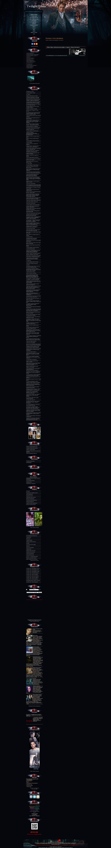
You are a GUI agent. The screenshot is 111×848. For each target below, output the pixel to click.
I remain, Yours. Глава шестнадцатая (32, 577)
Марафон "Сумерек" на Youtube (32, 108)
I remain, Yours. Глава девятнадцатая (32, 572)
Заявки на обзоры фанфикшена (32, 503)
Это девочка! (29, 260)
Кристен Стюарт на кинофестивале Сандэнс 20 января (32, 361)
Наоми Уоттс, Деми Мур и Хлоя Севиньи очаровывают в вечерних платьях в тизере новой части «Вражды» (33, 410)
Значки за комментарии (30, 461)
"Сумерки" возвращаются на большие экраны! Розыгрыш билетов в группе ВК (32, 98)
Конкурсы (28, 56)
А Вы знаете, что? (30, 59)
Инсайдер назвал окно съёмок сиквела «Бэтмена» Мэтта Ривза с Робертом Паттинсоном (32, 402)
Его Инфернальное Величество (32, 535)
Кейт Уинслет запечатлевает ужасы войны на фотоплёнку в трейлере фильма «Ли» (33, 256)
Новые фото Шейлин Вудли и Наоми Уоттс (34, 200)
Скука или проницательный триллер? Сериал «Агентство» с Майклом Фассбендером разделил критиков (32, 175)
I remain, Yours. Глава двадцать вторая (32, 571)
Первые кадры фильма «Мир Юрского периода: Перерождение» (32, 206)
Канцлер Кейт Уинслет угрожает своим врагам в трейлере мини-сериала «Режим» (33, 339)
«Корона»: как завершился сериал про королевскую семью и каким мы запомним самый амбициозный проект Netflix (33, 419)
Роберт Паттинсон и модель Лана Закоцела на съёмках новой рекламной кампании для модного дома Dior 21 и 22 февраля (33, 310)
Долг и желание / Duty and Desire (32, 559)
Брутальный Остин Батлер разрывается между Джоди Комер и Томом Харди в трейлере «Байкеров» (33, 291)
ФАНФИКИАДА (29, 462)
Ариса (30, 815)
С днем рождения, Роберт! (31, 92)
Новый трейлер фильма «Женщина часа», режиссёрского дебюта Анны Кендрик (33, 198)
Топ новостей (29, 62)
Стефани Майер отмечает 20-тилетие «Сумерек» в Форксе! (32, 107)
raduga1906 (38, 815)
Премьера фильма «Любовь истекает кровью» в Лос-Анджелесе (32, 284)
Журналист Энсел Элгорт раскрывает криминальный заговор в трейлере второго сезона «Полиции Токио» (33, 384)
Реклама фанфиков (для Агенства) (32, 54)
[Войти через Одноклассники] (37, 44)
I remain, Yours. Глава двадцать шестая (32, 568)
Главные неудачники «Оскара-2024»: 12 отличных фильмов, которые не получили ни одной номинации (33, 282)
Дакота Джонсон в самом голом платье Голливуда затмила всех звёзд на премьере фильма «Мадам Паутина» (33, 330)
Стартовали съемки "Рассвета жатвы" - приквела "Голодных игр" (33, 129)
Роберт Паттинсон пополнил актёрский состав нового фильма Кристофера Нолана (33, 172)
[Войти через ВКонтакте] (32, 44)
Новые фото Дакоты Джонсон (31, 341)
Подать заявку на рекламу (34, 527)
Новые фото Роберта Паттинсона (32, 201)
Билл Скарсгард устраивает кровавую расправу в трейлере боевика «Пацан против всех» (33, 301)
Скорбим (28, 264)
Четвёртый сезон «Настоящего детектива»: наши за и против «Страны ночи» (33, 296)
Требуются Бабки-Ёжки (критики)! (32, 448)
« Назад (80, 55)
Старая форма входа (34, 46)
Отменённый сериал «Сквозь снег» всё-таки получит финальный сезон (33, 267)
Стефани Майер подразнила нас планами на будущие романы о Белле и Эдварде (33, 102)
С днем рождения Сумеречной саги (32, 130)
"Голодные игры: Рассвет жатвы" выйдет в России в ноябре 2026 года (33, 104)
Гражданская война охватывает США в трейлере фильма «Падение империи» (32, 347)
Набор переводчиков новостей (32, 453)
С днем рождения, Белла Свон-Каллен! (33, 204)
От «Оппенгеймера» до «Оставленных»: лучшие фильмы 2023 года (33, 405)
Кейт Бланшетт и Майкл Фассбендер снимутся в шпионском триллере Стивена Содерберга (33, 357)
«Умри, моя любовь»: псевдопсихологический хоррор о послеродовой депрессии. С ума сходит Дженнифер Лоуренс (32, 133)
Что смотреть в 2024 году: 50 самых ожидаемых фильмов (32, 398)
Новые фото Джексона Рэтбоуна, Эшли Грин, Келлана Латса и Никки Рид (33, 230)
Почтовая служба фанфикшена (32, 500)
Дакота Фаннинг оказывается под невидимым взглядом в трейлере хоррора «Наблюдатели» (33, 294)
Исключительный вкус (30, 553)
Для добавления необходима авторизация (34, 619)
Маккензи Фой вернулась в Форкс (32, 95)
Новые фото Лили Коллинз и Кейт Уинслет (33, 213)
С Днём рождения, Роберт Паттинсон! (33, 247)
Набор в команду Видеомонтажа (32, 446)
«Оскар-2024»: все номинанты (32, 359)
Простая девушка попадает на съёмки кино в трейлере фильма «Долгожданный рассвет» (33, 336)
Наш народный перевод (30, 480)
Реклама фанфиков (30, 53)
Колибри (28, 543)
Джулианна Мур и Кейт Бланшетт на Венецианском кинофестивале (32, 215)
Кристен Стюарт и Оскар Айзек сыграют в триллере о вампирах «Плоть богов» (33, 254)
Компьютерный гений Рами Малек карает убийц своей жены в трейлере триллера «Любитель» (33, 170)
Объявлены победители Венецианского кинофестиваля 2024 (33, 211)
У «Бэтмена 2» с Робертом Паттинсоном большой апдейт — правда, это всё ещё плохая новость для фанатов (33, 221)
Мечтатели (28, 538)
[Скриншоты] (77, 52)
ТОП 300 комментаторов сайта (34, 83)
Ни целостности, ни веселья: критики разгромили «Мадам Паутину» (32, 328)
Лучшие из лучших (30, 495)
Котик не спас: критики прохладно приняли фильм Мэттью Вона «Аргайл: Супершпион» (33, 344)
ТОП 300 (28, 491)
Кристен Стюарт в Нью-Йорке (31, 273)
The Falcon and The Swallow (31, 544)
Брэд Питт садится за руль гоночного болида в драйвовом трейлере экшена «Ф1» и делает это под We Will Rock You (33, 224)
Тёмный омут (29, 537)
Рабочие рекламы (30, 66)
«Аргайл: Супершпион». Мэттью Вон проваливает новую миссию (32, 323)
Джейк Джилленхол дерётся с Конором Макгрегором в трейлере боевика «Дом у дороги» (33, 354)
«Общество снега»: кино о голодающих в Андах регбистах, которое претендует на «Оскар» (33, 372)
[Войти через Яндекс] (34, 44)
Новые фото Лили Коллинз (31, 183)
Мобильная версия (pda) (56, 844)
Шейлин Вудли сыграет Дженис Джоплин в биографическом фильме (33, 209)
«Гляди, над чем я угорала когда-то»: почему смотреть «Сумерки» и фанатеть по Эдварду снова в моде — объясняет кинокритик (33, 121)
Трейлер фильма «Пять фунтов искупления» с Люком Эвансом (31, 238)
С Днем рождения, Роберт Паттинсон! (33, 140)
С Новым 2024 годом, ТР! (31, 399)
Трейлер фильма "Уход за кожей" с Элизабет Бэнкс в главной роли (32, 226)
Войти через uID (34, 41)
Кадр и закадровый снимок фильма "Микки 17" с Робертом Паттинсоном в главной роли (33, 185)
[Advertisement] (65, 43)
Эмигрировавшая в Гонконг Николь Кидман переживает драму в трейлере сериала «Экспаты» (33, 413)
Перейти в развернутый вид (34, 621)
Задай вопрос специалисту (31, 483)
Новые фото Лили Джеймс (31, 342)
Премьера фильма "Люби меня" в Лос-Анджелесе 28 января (32, 153)
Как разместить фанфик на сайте (32, 492)
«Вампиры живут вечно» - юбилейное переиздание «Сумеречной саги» (32, 151)
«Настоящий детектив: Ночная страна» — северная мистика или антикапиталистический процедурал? (33, 369)
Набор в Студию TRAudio (31, 449)
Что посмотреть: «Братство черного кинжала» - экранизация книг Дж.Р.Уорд (32, 124)
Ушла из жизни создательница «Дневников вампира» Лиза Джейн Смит (33, 149)
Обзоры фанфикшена (30, 501)
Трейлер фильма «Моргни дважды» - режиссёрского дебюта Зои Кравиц (32, 258)
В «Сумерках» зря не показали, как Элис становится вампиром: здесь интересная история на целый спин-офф (33, 113)
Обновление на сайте (30, 91)
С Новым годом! (29, 163)
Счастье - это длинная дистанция (32, 556)
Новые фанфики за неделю (31, 65)
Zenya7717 (33, 815)
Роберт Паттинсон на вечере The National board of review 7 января (33, 159)
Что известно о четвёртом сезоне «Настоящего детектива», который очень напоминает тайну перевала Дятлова (33, 407)
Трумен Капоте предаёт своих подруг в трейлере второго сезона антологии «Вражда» (32, 395)
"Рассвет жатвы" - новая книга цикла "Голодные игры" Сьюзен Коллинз (32, 146)
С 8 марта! (28, 94)
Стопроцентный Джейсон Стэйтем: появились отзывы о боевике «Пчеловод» (33, 382)
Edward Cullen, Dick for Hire (31, 550)
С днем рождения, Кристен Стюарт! (32, 261)
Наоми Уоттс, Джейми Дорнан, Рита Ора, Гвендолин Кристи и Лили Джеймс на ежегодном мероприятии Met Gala (33, 251)
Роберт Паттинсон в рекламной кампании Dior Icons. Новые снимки (33, 192)
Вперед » (83, 55)
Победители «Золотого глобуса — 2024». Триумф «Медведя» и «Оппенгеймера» (33, 389)
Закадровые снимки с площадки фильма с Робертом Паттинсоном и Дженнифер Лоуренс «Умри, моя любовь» (33, 218)
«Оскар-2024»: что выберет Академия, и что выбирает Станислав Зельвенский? (33, 279)
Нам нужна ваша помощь (31, 228)
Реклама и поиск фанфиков (53, 40)
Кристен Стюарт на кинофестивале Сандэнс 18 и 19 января (32, 366)
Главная (47, 40)
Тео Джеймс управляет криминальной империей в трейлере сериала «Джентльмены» (32, 304)
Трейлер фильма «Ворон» (31, 271)
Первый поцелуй (29, 540)
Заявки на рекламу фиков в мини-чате (34, 620)
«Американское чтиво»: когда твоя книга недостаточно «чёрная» (33, 317)
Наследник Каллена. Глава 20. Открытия (33, 580)
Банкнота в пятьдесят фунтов (31, 557)
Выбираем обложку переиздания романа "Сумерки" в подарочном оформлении (33, 100)
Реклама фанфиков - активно (32, 55)
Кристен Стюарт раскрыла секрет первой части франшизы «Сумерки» (33, 315)
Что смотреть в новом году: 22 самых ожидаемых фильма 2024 (32, 387)
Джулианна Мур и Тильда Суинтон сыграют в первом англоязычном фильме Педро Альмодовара (33, 349)
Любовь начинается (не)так (31, 541)
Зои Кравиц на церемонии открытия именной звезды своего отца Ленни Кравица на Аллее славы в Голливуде (33, 269)
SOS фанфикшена (30, 494)
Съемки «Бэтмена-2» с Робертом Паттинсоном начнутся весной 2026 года (33, 126)
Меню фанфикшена (30, 60)
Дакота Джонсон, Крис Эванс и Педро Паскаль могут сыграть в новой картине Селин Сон (32, 333)
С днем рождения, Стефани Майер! (32, 165)
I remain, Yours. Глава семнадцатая (32, 574)
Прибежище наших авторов (31, 497)
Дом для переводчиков (30, 498)
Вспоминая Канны (30, 236)
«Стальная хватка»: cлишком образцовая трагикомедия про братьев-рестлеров (33, 375)
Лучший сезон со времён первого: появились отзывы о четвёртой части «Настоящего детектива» (32, 392)
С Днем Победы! (29, 142)
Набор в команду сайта (31, 61)
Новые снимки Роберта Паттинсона (32, 157)
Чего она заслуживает (30, 547)
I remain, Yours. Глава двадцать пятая (32, 569)
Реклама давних (29, 67)
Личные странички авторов (31, 504)
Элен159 (55, 55)
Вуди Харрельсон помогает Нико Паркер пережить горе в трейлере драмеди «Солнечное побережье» (33, 364)
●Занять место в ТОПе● (34, 560)
